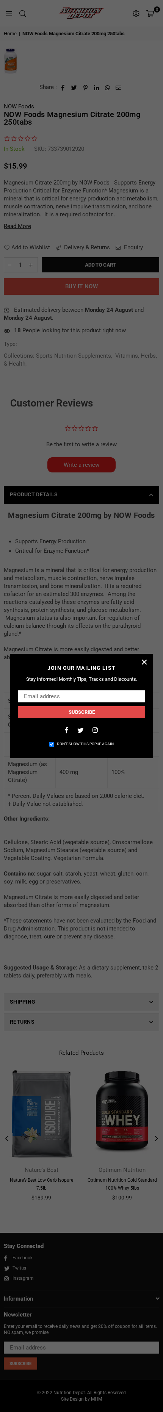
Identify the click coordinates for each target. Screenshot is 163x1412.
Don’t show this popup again (85, 744)
